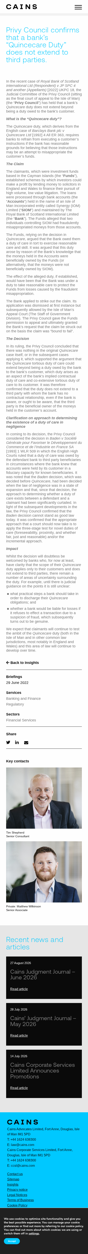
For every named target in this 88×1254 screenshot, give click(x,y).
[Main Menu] (78, 6)
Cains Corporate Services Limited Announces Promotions (42, 1070)
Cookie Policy (17, 1205)
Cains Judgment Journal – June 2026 (42, 974)
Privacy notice (17, 1189)
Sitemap (13, 1179)
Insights (12, 1184)
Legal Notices (17, 1195)
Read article (19, 989)
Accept (12, 1241)
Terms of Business (20, 1200)
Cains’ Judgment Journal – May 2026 (43, 1020)
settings (34, 1233)
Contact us (15, 1174)
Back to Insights (24, 663)
